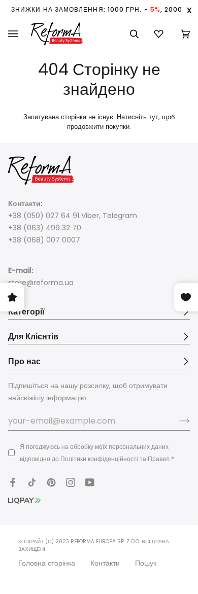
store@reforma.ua (41, 282)
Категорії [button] (26, 312)
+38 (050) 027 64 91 (43, 216)
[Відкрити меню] (19, 34)
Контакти (105, 563)
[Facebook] (12, 482)
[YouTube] (89, 482)
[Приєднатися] (176, 420)
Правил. (159, 459)
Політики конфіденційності (99, 459)
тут (153, 117)
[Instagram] (70, 482)
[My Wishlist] (160, 34)
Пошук (145, 563)
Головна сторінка (46, 563)
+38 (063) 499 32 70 (44, 228)
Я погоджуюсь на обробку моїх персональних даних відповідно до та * (97, 452)
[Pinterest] (51, 482)
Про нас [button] (24, 361)
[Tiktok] (32, 482)
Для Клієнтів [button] (33, 336)
